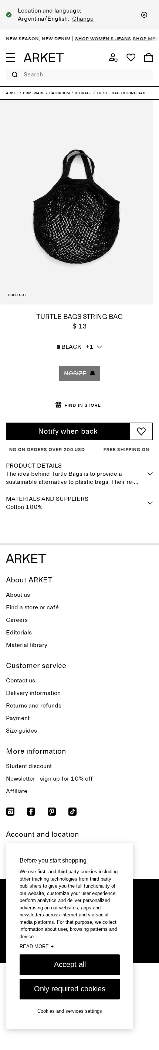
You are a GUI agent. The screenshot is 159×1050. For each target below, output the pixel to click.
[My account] (113, 57)
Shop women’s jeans (98, 38)
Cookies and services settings (69, 1011)
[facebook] (31, 811)
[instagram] (10, 811)
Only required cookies (69, 989)
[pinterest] (51, 811)
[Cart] (148, 57)
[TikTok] (72, 811)
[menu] (10, 57)
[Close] (144, 15)
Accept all (70, 964)
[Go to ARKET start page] (44, 57)
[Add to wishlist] (141, 431)
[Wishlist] (130, 57)
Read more (37, 946)
